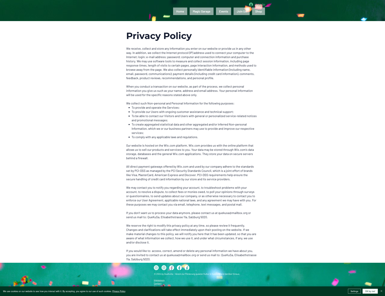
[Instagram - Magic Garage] (164, 267)
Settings (354, 291)
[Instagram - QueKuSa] (156, 267)
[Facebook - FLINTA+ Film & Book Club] (187, 267)
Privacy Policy (118, 291)
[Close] (381, 291)
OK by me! (370, 291)
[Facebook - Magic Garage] (171, 267)
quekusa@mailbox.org (233, 213)
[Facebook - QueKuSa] (179, 267)
